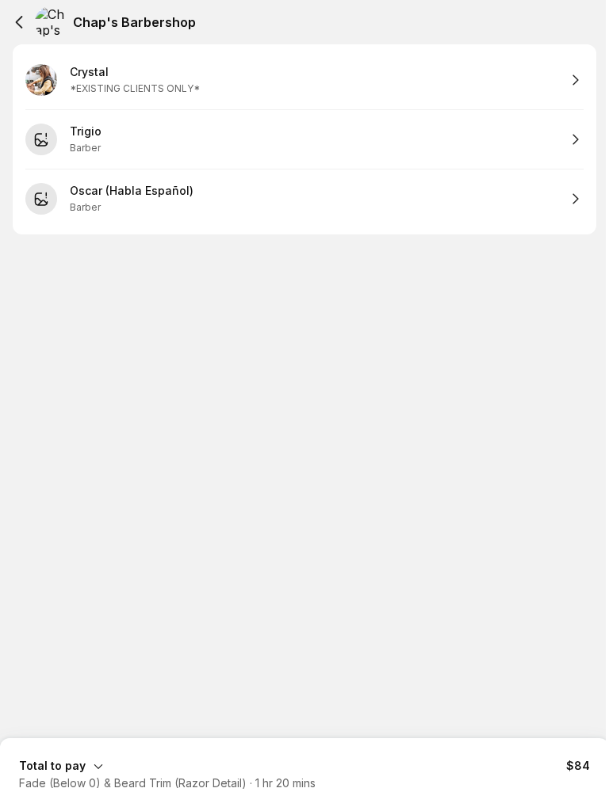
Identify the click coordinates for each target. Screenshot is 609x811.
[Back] (19, 22)
